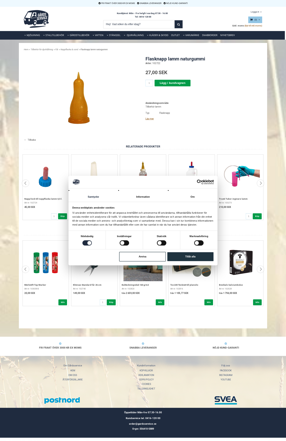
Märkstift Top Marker (35, 285)
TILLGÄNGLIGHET (146, 388)
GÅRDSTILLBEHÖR (79, 35)
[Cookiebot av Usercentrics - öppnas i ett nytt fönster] (199, 181)
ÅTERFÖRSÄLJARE (73, 379)
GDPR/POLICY (146, 379)
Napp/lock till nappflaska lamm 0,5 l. (43, 199)
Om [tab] (193, 196)
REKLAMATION (146, 375)
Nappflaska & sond (69, 49)
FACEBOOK (226, 370)
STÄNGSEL (114, 35)
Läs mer (149, 118)
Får (56, 49)
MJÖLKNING (33, 35)
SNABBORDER (209, 35)
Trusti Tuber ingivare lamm (233, 199)
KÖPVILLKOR (146, 370)
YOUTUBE (226, 379)
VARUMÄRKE (192, 35)
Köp (63, 216)
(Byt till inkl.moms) (253, 25)
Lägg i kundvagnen (172, 83)
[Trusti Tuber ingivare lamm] (240, 175)
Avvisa (142, 256)
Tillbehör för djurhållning (42, 49)
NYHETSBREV (227, 35)
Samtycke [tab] (93, 196)
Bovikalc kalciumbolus (231, 285)
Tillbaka (31, 140)
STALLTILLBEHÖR (55, 35)
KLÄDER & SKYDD (158, 35)
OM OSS (72, 375)
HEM (72, 370)
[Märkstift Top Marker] (45, 261)
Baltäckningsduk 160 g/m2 (135, 285)
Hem (26, 49)
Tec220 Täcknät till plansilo (184, 285)
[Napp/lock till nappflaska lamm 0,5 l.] (45, 175)
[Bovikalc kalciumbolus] (240, 261)
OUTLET (175, 35)
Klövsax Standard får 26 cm (87, 285)
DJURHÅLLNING (135, 35)
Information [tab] (143, 196)
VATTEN (99, 35)
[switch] (124, 243)
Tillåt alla (190, 256)
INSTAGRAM (225, 375)
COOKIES (146, 384)
